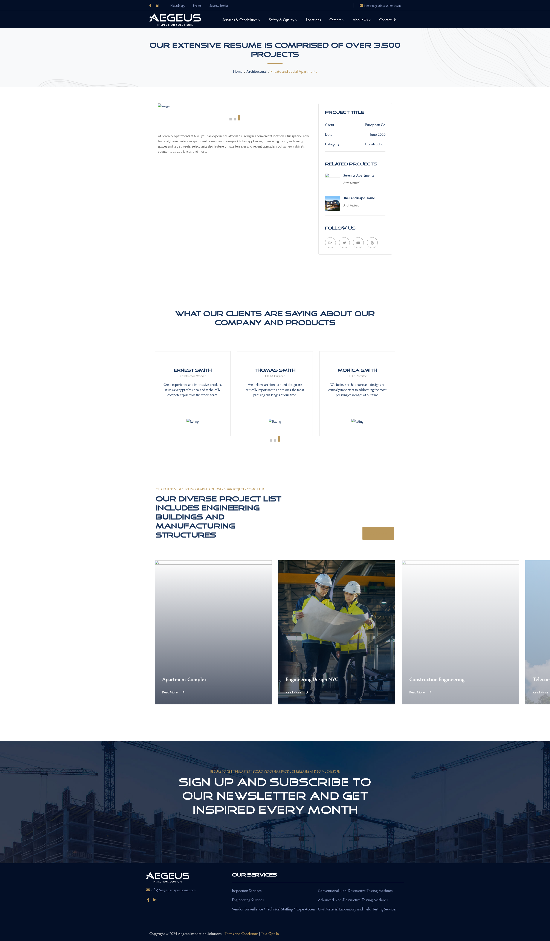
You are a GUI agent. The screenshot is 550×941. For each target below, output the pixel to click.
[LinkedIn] (157, 5)
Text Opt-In (270, 933)
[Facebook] (150, 5)
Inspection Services (246, 890)
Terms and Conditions (241, 933)
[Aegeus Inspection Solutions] (175, 19)
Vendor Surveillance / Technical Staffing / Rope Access (273, 909)
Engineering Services (248, 899)
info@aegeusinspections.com (382, 5)
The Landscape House (359, 198)
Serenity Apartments (358, 175)
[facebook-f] (148, 899)
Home (238, 71)
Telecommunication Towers (333, 679)
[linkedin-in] (155, 899)
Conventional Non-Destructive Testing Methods (355, 890)
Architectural (256, 71)
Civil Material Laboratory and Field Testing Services (357, 909)
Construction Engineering (207, 679)
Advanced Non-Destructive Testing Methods (353, 899)
